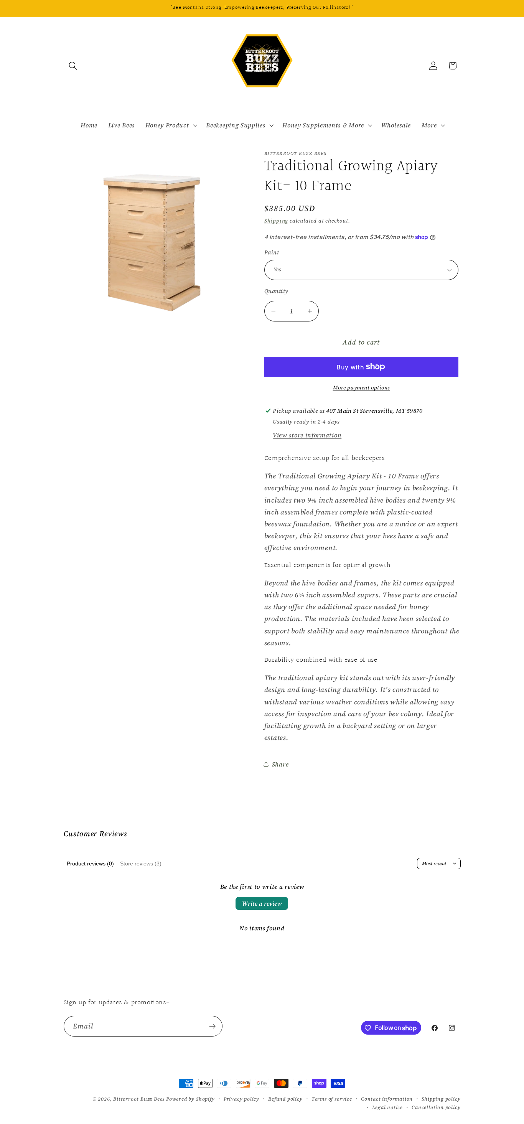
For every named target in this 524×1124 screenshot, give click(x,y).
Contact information (387, 1099)
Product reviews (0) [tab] (90, 863)
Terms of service (331, 1099)
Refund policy (285, 1099)
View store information (307, 435)
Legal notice (387, 1107)
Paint (271, 252)
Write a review (262, 903)
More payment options (361, 387)
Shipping (276, 220)
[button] (73, 66)
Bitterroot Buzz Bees (139, 1099)
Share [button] (280, 764)
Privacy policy (241, 1099)
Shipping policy (441, 1099)
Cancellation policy (436, 1107)
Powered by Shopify (190, 1099)
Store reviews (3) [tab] (140, 863)
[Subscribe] (212, 1026)
